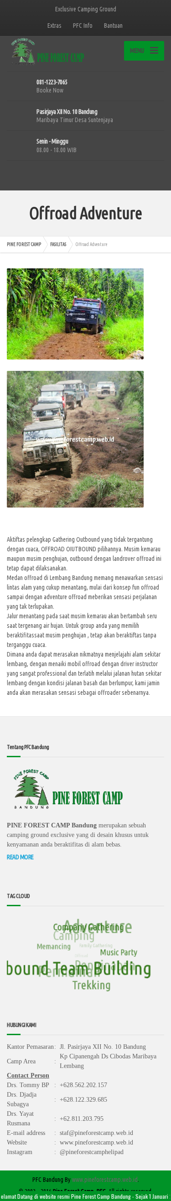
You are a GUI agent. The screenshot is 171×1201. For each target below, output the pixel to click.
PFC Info (83, 25)
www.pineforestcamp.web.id (105, 1179)
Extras (54, 25)
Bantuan (113, 25)
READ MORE (20, 857)
